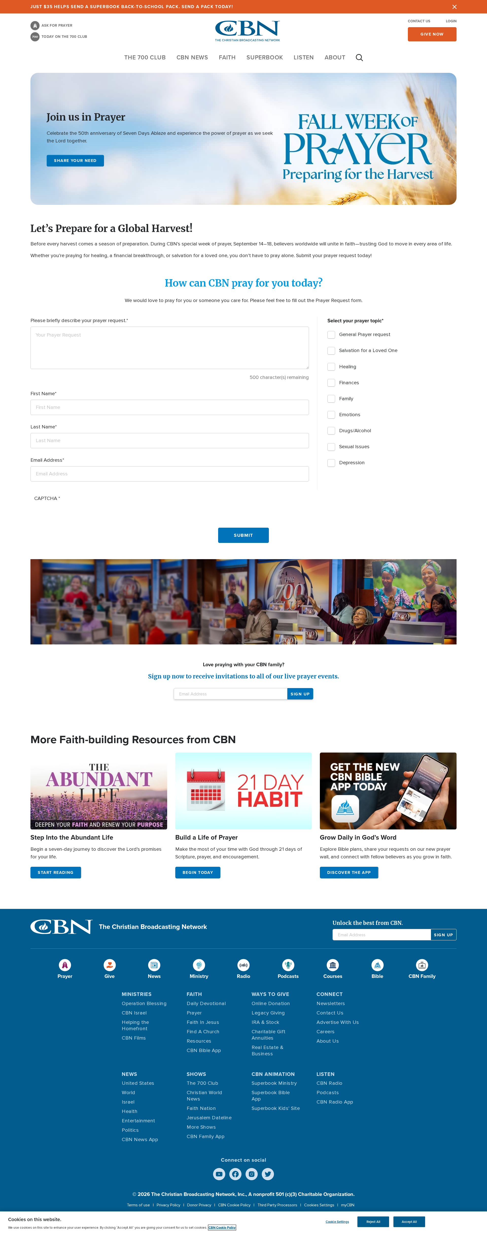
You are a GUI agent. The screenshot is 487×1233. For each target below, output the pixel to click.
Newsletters (331, 1004)
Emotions (349, 415)
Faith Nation (201, 1108)
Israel (128, 1102)
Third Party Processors (277, 1205)
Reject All (373, 1221)
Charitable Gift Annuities (269, 1035)
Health (129, 1111)
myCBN (347, 1205)
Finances (349, 383)
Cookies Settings (319, 1205)
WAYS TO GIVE (270, 994)
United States (138, 1083)
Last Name (42, 427)
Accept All (409, 1221)
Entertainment (138, 1121)
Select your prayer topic (354, 320)
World (128, 1093)
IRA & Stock (266, 1022)
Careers (326, 1032)
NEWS (129, 1074)
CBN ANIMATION (273, 1074)
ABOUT (335, 57)
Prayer (194, 1013)
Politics (130, 1130)
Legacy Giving (268, 1013)
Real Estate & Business (268, 1050)
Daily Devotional (206, 1004)
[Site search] (359, 60)
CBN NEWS (192, 57)
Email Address (46, 460)
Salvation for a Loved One (368, 350)
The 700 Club (145, 57)
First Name (42, 394)
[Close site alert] (454, 6)
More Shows (201, 1127)
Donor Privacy (199, 1205)
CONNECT (330, 994)
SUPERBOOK (265, 57)
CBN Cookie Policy (234, 1205)
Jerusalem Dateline (209, 1118)
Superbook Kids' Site (276, 1108)
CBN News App (140, 1140)
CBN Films (134, 1038)
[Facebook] (235, 1174)
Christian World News (204, 1096)
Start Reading (56, 872)
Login (451, 21)
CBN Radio (330, 1083)
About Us (328, 1041)
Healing (347, 367)
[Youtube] (219, 1174)
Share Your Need (75, 160)
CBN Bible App (204, 1050)
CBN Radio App (335, 1102)
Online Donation (271, 1004)
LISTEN (304, 57)
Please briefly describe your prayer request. (78, 321)
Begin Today (198, 872)
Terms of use (138, 1205)
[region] (243, 1222)
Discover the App (349, 872)
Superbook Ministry (274, 1083)
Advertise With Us (338, 1022)
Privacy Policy (168, 1205)
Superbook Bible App (271, 1096)
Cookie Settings (337, 1221)
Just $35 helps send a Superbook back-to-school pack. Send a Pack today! (131, 7)
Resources (199, 1041)
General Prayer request (364, 334)
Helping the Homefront (135, 1025)
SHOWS (196, 1074)
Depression (352, 463)
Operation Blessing (144, 1004)
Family (346, 399)
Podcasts (328, 1093)
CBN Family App (205, 1137)
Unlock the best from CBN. (368, 923)
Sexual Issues (354, 447)
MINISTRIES (137, 994)
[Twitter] (268, 1174)
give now (432, 34)
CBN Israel (134, 1013)
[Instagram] (252, 1174)
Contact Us (419, 21)
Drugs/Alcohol (355, 431)
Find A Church (203, 1032)
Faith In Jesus (203, 1022)
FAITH (227, 57)
